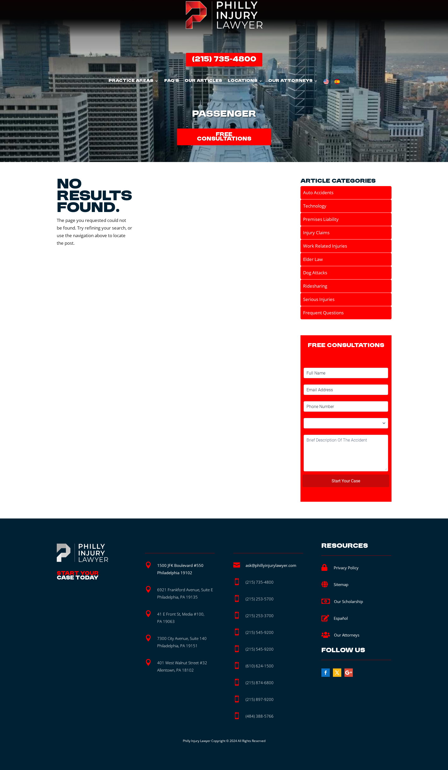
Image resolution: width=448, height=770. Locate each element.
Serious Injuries (318, 299)
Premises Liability (321, 219)
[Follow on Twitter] (337, 672)
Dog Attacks (315, 273)
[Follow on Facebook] (325, 672)
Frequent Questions (323, 313)
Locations (242, 81)
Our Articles (203, 81)
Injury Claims (316, 233)
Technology (314, 206)
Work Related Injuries (325, 246)
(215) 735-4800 (224, 59)
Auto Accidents (318, 192)
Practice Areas (131, 81)
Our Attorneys (290, 81)
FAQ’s (171, 81)
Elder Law (313, 259)
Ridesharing (315, 286)
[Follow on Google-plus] (348, 672)
